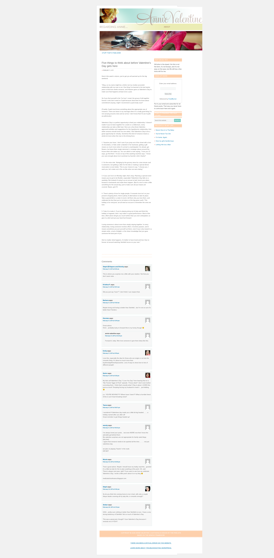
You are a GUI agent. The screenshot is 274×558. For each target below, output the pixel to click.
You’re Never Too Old (163, 134)
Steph (105, 487)
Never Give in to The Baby (165, 130)
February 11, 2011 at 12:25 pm (113, 336)
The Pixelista (175, 533)
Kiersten (106, 318)
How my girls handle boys (165, 141)
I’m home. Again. (161, 137)
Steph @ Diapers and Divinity (113, 267)
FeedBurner (172, 99)
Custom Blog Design (159, 533)
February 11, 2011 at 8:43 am (111, 269)
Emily (105, 351)
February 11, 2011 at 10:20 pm (111, 427)
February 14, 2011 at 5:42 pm (111, 489)
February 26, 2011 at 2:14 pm (111, 507)
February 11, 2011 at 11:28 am (111, 302)
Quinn (105, 373)
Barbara (106, 300)
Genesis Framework (157, 535)
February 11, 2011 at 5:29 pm (111, 375)
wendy (105, 425)
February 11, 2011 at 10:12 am (111, 287)
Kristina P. (106, 284)
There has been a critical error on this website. (150, 543)
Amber (105, 505)
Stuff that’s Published (111, 53)
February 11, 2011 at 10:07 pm (111, 407)
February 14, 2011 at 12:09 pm (111, 462)
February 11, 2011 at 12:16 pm (111, 320)
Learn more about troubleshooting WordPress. (151, 548)
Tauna (105, 405)
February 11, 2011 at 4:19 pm (111, 353)
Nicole (105, 459)
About (167, 27)
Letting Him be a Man (163, 144)
